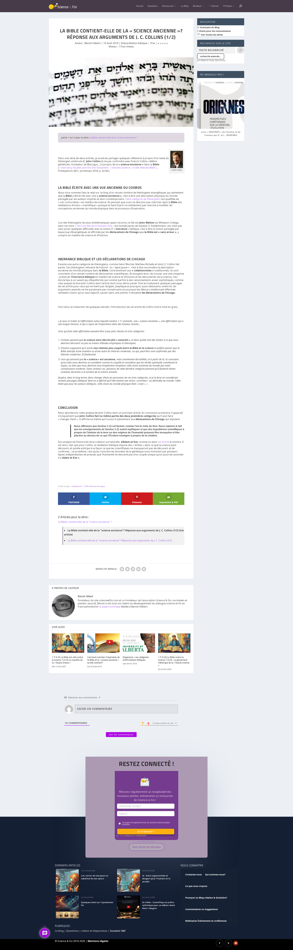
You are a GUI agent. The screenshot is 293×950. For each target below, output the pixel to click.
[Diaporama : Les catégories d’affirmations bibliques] (139, 643)
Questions (152, 6)
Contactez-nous (193, 874)
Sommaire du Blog (209, 27)
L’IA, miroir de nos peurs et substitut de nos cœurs (94, 877)
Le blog (59, 930)
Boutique (197, 6)
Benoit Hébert (93, 43)
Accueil (139, 6)
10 (151, 43)
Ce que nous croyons (196, 886)
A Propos (227, 6)
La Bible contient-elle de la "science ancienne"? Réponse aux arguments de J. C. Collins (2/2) (120, 540)
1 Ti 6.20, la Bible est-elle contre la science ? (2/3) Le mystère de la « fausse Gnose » (67, 660)
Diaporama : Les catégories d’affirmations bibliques (136, 658)
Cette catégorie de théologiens (143, 199)
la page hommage (109, 606)
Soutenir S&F (118, 930)
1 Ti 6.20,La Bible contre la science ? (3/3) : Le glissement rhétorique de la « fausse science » (174, 661)
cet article (163, 442)
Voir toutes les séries (211, 34)
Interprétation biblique (134, 43)
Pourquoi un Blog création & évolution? (206, 897)
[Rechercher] (240, 50)
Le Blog (184, 6)
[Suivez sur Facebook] (219, 943)
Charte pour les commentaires (214, 31)
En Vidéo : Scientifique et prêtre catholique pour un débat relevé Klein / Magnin (158, 905)
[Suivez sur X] (228, 943)
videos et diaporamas (94, 930)
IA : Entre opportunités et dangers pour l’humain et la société (156, 878)
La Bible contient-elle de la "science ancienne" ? (113, 137)
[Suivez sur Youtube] (235, 943)
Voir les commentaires (121, 734)
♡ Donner (214, 6)
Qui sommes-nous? (215, 874)
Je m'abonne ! (145, 831)
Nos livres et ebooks (146, 847)
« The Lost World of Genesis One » (94, 225)
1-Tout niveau (126, 46)
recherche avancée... (210, 56)
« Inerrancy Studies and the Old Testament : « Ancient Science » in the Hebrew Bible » (108, 167)
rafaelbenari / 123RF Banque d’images (88, 486)
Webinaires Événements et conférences (206, 920)
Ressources (168, 6)
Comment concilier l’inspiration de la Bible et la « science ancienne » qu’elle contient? (103, 660)
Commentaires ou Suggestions (201, 909)
